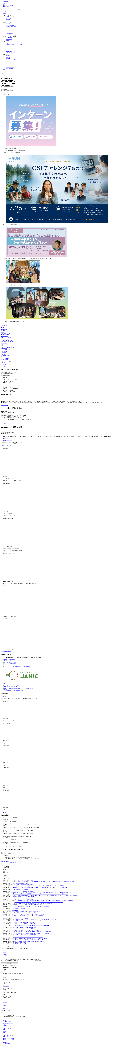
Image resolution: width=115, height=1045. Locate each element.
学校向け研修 (4, 348)
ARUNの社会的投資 (5, 334)
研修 (2, 345)
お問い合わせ (6, 4)
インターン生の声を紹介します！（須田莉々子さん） (26, 934)
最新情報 (5, 1025)
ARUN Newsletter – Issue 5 (20, 942)
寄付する (3, 72)
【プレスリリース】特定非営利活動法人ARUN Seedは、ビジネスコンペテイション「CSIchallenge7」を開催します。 (40, 887)
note (4, 956)
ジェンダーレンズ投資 (6, 339)
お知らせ (5, 69)
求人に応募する (4, 359)
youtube (5, 955)
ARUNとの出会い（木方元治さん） (20, 908)
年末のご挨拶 (15, 910)
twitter (4, 952)
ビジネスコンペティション (7, 340)
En (4, 366)
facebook (5, 950)
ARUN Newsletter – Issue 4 (20, 943)
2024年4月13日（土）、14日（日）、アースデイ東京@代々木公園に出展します (34, 906)
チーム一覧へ (4, 696)
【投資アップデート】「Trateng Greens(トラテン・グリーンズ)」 (30, 920)
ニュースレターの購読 (6, 361)
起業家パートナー (5, 344)
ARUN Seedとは (4, 327)
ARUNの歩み (4, 329)
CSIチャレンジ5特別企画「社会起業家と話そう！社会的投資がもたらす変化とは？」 (35, 903)
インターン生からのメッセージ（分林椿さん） (25, 927)
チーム (2, 332)
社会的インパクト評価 (6, 337)
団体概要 (3, 330)
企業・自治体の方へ (8, 5)
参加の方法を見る (5, 861)
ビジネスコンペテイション (16, 424)
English (4, 13)
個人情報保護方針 (28, 960)
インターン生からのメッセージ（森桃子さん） (25, 929)
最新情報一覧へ (13, 862)
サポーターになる (5, 355)
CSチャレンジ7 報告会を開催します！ (24, 880)
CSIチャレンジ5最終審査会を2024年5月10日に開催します (28, 904)
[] (18, 9)
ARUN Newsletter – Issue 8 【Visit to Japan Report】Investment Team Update (30, 938)
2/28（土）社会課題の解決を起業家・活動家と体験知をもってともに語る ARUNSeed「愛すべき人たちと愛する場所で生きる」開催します (46, 895)
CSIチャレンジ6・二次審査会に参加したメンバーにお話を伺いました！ (29, 914)
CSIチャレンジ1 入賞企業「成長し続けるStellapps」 (27, 923)
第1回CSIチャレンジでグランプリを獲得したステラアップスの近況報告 (32, 925)
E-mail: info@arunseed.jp (6, 999)
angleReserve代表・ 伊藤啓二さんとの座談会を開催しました (26, 911)
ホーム (4, 1018)
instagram (5, 954)
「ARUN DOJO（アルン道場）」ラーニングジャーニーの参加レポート (29, 915)
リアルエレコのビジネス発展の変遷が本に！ (23, 896)
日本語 (4, 11)
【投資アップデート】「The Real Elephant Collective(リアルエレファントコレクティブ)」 (36, 919)
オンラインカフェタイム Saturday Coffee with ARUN (24, 912)
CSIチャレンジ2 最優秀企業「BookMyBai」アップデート (28, 922)
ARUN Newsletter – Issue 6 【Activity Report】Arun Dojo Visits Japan (29, 941)
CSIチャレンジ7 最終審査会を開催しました (23, 884)
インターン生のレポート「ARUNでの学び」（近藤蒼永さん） (29, 930)
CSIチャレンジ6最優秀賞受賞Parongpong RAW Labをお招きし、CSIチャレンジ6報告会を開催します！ (39, 902)
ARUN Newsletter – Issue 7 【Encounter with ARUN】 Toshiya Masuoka (30, 939)
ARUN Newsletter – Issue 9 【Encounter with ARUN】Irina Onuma (28, 937)
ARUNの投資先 (4, 336)
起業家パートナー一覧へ (6, 445)
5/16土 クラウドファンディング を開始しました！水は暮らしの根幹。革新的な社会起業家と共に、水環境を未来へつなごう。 (43, 886)
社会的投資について (5, 333)
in (3, 953)
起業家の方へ (6, 6)
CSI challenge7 (4, 343)
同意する (9, 963)
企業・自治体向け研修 (6, 350)
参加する (3, 354)
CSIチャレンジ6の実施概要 (21, 918)
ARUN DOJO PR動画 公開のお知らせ (21, 883)
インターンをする (5, 358)
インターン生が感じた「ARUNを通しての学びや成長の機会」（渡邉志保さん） (33, 933)
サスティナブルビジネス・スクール (9, 347)
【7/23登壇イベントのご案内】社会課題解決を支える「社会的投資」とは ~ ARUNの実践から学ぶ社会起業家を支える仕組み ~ (45, 881)
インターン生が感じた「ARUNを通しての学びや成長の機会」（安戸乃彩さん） (33, 931)
